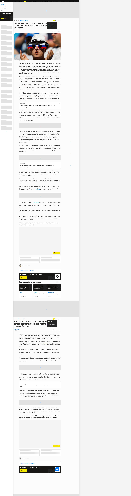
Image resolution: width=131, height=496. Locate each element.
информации (32, 96)
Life (45, 1)
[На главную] (3, 1)
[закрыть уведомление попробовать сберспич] (56, 23)
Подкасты (38, 1)
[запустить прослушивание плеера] (56, 20)
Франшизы (34, 1)
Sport (52, 1)
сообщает (37, 189)
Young (55, 1)
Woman (48, 1)
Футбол (21, 292)
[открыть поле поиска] (78, 1)
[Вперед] (62, 260)
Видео (42, 1)
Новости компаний (51, 292)
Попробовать (50, 27)
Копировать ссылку (57, 31)
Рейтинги (29, 1)
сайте (25, 85)
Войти (74, 1)
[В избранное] (31, 292)
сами (47, 140)
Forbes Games (22, 1)
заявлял (30, 150)
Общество (35, 292)
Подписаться (23, 277)
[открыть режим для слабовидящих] (54, 20)
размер (54, 178)
